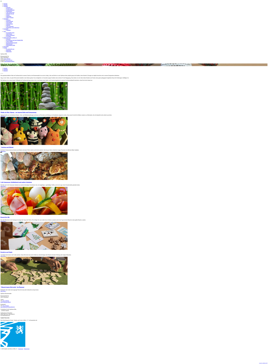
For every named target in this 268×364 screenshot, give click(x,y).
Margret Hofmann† (10, 35)
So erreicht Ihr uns (10, 49)
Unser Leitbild (9, 41)
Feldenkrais (8, 16)
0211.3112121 (9, 60)
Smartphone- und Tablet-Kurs (12, 27)
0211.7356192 (7, 58)
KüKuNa (8, 25)
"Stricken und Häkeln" (7, 147)
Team (4, 31)
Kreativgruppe (9, 8)
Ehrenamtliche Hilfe (10, 45)
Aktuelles (5, 5)
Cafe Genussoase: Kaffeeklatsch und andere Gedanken (16, 182)
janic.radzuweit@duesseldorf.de (8, 307)
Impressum (8, 50)
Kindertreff (5, 28)
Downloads (5, 46)
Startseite (5, 3)
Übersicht (8, 7)
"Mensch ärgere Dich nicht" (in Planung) (12, 287)
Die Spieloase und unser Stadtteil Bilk (14, 40)
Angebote (5, 6)
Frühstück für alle (10, 13)
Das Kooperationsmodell (11, 42)
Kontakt (5, 47)
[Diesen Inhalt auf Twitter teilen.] (2, 73)
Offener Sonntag (9, 17)
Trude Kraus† (9, 34)
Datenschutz (9, 51)
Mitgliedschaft (9, 44)
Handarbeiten (9, 11)
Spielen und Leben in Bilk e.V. (10, 37)
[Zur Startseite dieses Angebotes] (1, 1)
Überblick (8, 20)
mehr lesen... (3, 116)
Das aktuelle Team (10, 32)
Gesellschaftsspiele (10, 10)
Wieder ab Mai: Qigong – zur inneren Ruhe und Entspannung (18, 112)
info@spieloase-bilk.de (9, 61)
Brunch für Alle (5, 217)
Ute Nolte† (8, 36)
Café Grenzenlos (10, 26)
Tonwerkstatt (9, 22)
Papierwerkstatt (9, 21)
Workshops (5, 18)
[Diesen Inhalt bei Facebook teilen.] (1, 73)
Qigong (7, 15)
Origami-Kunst (9, 23)
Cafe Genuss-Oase (10, 12)
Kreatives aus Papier (6, 252)
